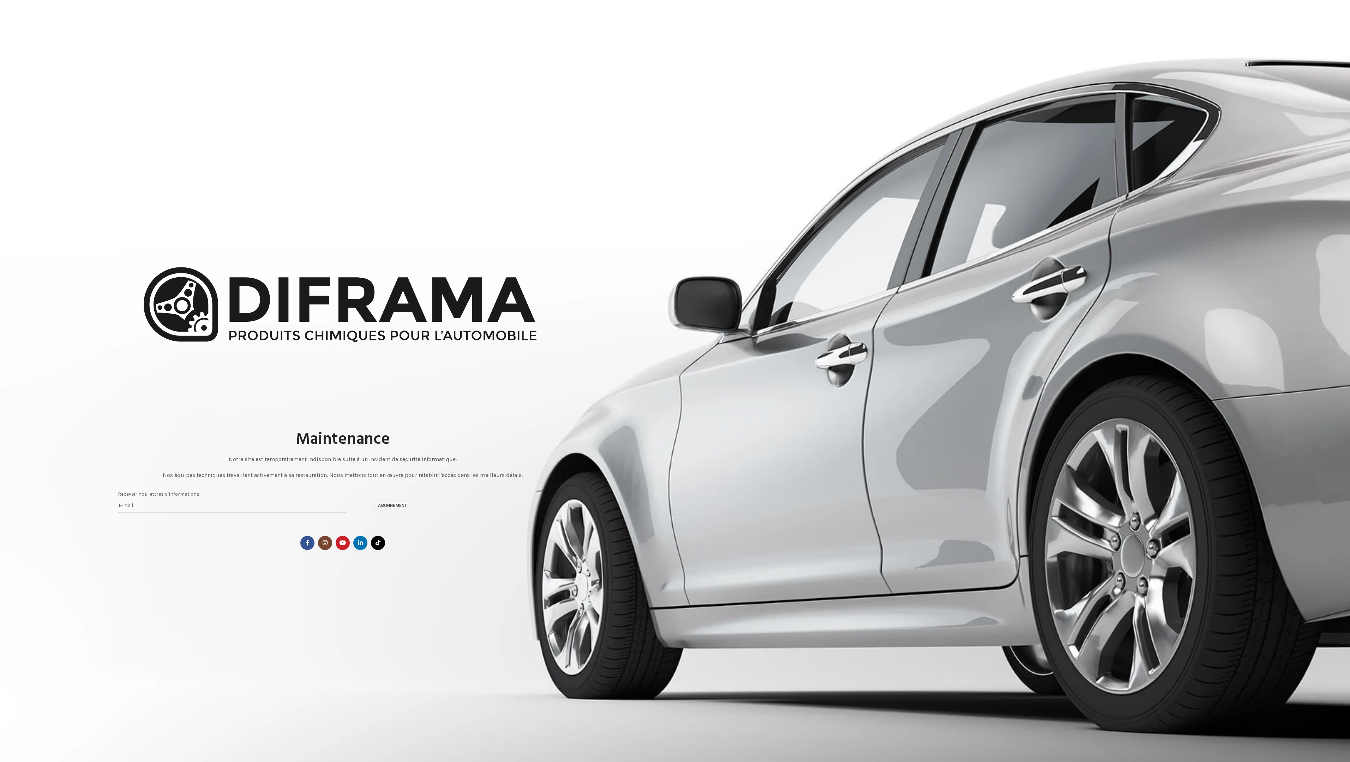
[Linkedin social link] (360, 543)
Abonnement (392, 505)
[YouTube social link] (343, 543)
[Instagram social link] (325, 543)
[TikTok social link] (378, 543)
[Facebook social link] (307, 543)
